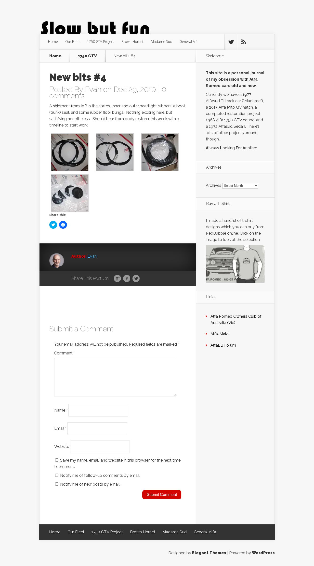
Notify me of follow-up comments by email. (100, 475)
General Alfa (189, 41)
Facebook (127, 279)
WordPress (263, 553)
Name (60, 410)
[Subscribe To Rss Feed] (243, 42)
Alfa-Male (219, 334)
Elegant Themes (209, 553)
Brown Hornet (132, 41)
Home (53, 41)
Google (117, 279)
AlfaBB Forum (223, 345)
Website (61, 446)
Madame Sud (161, 41)
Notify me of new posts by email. (90, 484)
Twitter (136, 279)
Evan (93, 89)
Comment (64, 353)
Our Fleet (72, 41)
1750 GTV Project (100, 41)
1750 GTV (87, 56)
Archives (213, 185)
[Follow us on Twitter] (231, 42)
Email (60, 428)
